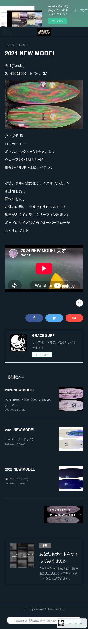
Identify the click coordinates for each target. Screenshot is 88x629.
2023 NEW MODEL (20, 429)
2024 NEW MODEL (20, 389)
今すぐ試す (58, 20)
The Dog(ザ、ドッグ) (19, 439)
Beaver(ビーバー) (16, 478)
